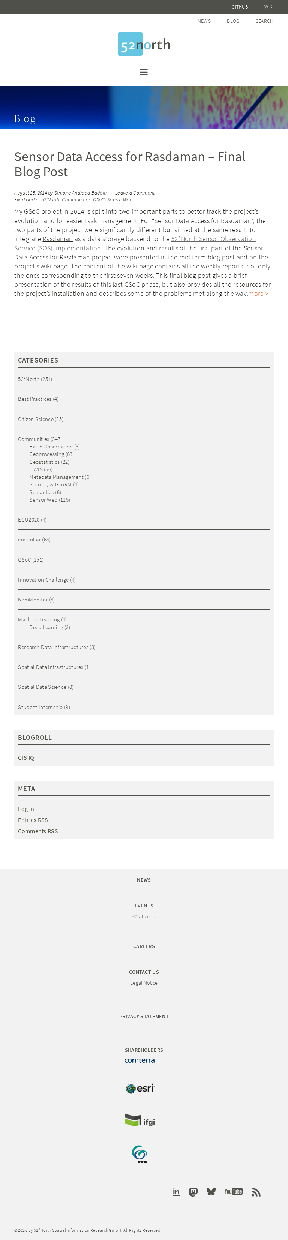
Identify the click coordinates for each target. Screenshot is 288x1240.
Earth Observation (51, 446)
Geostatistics (44, 461)
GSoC (99, 199)
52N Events (144, 916)
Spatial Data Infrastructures (50, 666)
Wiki (268, 7)
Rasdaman (57, 238)
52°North (50, 199)
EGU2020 (28, 519)
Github (240, 7)
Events (144, 905)
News (204, 21)
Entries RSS (33, 819)
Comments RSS (38, 831)
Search (265, 21)
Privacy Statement (144, 1016)
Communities (76, 199)
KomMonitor (33, 599)
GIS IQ (26, 757)
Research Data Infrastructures (53, 647)
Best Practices (34, 398)
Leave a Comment (135, 193)
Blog (233, 21)
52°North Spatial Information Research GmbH (144, 44)
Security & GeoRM (50, 484)
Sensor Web (119, 199)
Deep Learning (46, 627)
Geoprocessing (46, 453)
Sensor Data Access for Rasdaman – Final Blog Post (130, 164)
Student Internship (40, 707)
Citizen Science (36, 419)
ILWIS (36, 469)
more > (258, 293)
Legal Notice (144, 982)
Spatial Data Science (42, 686)
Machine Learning (39, 619)
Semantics (41, 492)
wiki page (54, 266)
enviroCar (29, 539)
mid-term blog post (207, 257)
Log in (26, 809)
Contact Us (144, 972)
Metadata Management (56, 476)
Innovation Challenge (43, 579)
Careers (144, 946)
